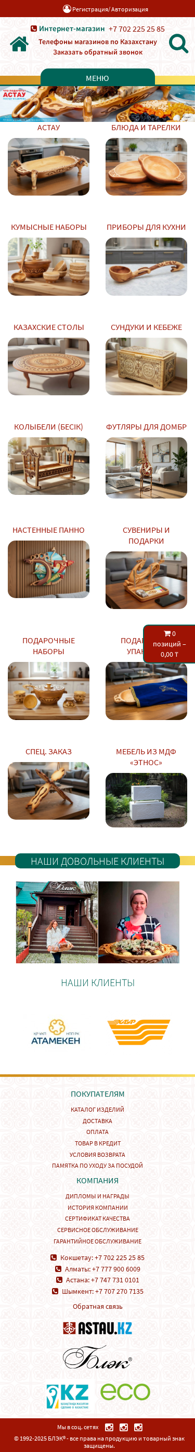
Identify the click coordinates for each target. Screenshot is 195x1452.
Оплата (97, 1132)
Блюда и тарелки (146, 127)
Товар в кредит (98, 1143)
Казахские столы (49, 327)
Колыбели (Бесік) (48, 426)
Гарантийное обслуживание (97, 1241)
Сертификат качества (97, 1218)
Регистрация (90, 9)
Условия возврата (97, 1154)
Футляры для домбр (146, 426)
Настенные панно (48, 529)
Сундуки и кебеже (146, 327)
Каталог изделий (97, 1109)
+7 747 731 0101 (115, 1279)
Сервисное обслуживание (97, 1230)
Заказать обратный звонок (97, 52)
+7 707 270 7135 (119, 1291)
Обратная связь (98, 1306)
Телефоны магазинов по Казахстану (97, 41)
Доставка (97, 1121)
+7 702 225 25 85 (137, 28)
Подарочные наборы (48, 645)
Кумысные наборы (49, 227)
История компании (98, 1207)
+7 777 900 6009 (116, 1269)
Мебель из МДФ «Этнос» (146, 756)
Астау (48, 127)
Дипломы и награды (97, 1196)
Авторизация (129, 9)
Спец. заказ (48, 751)
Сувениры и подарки (146, 535)
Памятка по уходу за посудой (97, 1165)
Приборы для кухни (146, 227)
